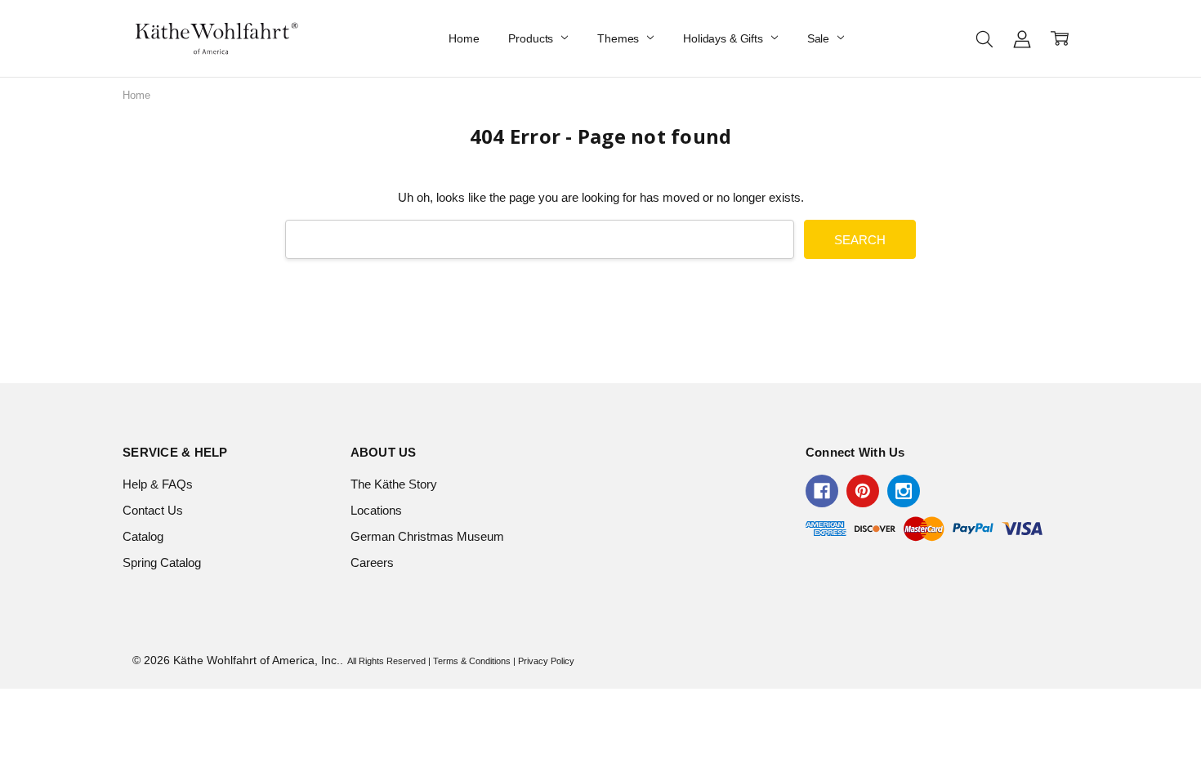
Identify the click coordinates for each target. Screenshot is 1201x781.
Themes (619, 38)
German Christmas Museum (427, 536)
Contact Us (153, 510)
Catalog (143, 536)
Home (464, 38)
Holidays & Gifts (724, 38)
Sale (820, 38)
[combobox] (539, 239)
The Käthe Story (393, 484)
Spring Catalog (162, 562)
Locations (376, 510)
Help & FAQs (158, 484)
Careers (372, 562)
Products (532, 38)
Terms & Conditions (472, 661)
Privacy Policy (546, 661)
